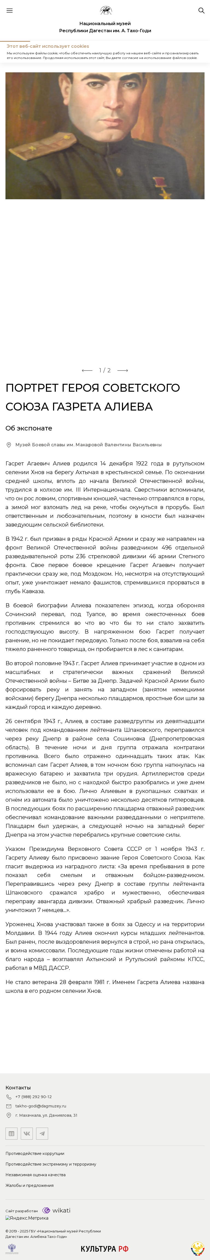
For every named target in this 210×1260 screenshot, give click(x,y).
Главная (14, 51)
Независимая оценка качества (35, 1174)
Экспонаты (42, 51)
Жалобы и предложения (29, 1185)
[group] (105, 216)
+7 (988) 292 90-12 (33, 1096)
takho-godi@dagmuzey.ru (40, 1106)
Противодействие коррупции (34, 1153)
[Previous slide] (87, 370)
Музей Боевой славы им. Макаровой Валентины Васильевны (88, 444)
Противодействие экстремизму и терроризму (50, 1164)
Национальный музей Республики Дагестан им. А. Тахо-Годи (105, 27)
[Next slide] (123, 370)
